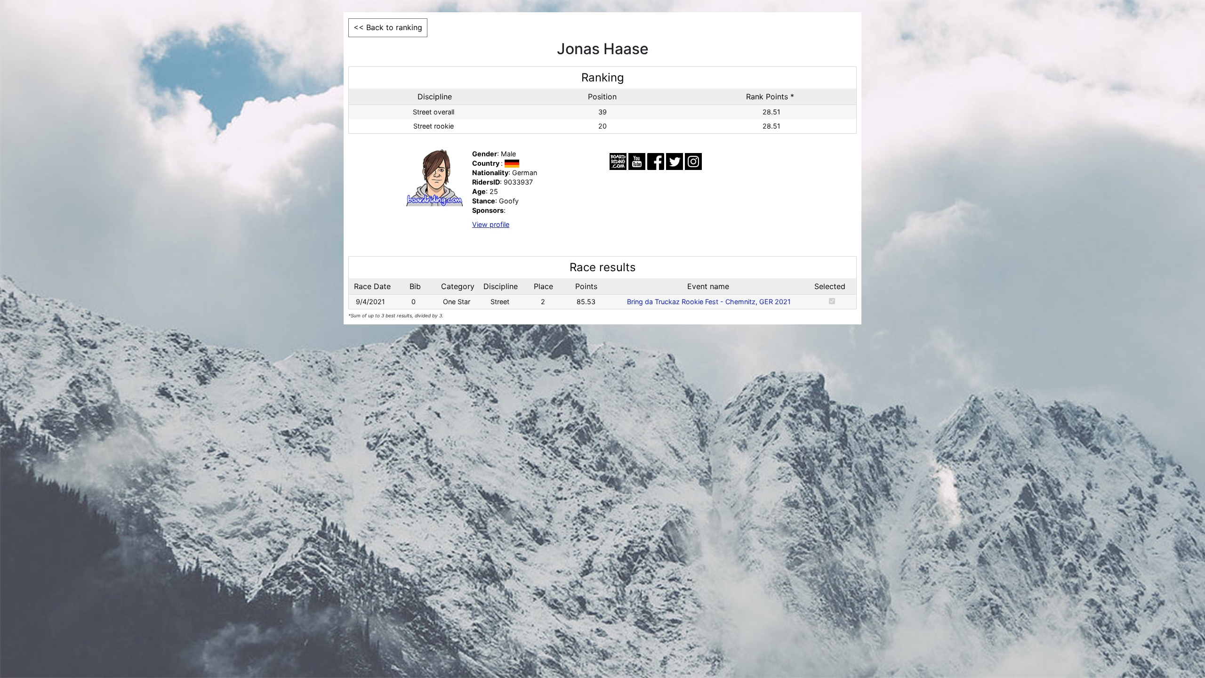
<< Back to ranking (387, 27)
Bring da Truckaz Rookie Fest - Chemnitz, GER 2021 (709, 302)
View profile (490, 224)
